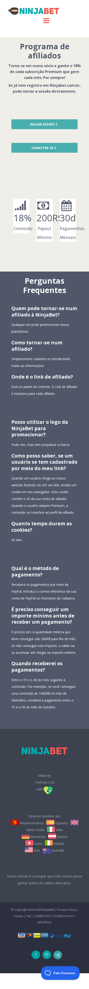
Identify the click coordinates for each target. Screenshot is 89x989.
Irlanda (58, 843)
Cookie (18, 916)
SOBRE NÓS (43, 916)
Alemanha (37, 837)
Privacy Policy (66, 910)
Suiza (37, 843)
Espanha (61, 823)
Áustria (61, 837)
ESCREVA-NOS (64, 916)
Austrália (57, 850)
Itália (59, 830)
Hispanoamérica (31, 823)
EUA (36, 850)
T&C (29, 916)
